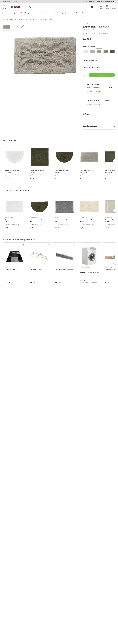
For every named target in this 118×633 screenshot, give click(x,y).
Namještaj (5, 13)
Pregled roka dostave (94, 91)
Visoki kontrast (107, 1)
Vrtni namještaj (61, 13)
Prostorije (44, 13)
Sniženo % (52, 13)
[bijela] (86, 51)
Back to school (80, 13)
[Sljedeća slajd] (115, 161)
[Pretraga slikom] (91, 7)
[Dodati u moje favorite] (85, 75)
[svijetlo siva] (99, 51)
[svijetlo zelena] (106, 51)
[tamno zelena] (112, 51)
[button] (7, 27)
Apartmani (71, 13)
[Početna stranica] (3, 19)
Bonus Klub (35, 13)
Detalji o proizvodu (90, 126)
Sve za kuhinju (25, 13)
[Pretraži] (30, 7)
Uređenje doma (14, 13)
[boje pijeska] (92, 51)
